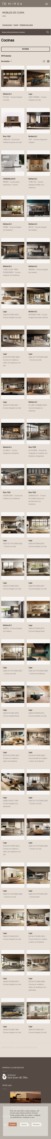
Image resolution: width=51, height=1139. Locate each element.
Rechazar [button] (36, 1124)
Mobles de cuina (26, 25)
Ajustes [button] (24, 1124)
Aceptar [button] (12, 1124)
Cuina (16, 25)
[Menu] (47, 4)
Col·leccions (7, 25)
